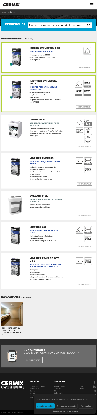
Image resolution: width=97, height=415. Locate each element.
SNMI (81, 387)
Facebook (94, 382)
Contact (32, 393)
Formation (33, 395)
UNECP (81, 389)
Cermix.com (12, 384)
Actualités (57, 389)
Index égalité (58, 393)
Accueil (3, 12)
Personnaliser (86, 406)
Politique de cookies (58, 411)
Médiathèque (34, 389)
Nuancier (33, 391)
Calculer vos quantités (37, 387)
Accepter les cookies (45, 406)
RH (55, 391)
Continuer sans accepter (66, 406)
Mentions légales (72, 411)
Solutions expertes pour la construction (13, 5)
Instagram (94, 390)
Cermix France (59, 387)
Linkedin (94, 386)
